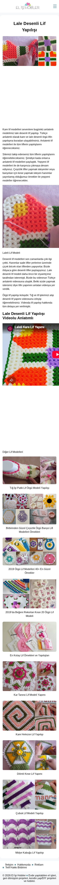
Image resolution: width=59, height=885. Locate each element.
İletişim (9, 864)
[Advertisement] (29, 96)
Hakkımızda (24, 864)
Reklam (39, 864)
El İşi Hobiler (18, 875)
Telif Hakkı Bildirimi (16, 867)
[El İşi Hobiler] (27, 8)
